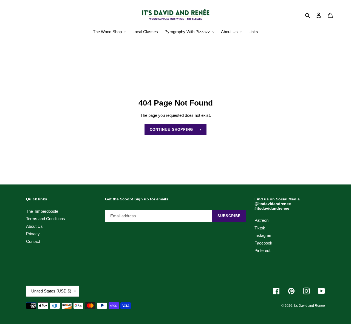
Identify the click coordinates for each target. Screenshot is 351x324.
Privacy (33, 233)
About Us (34, 226)
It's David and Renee (309, 306)
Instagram (263, 235)
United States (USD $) (51, 291)
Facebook (263, 243)
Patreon (261, 220)
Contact (33, 241)
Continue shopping (171, 129)
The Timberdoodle (42, 211)
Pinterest (262, 250)
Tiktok (259, 228)
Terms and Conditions (45, 218)
